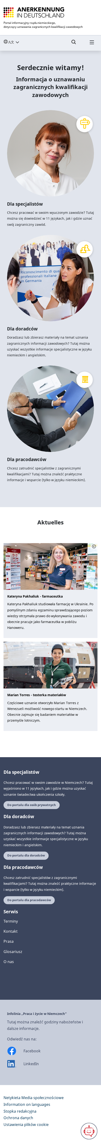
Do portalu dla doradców (26, 855)
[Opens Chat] (89, 1131)
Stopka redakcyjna (20, 1111)
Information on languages (27, 1104)
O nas (9, 961)
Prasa (9, 941)
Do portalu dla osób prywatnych (31, 805)
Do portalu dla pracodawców (29, 900)
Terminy (11, 921)
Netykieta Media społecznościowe (34, 1097)
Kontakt (11, 931)
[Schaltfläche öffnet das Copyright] (93, 546)
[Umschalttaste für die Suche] (73, 44)
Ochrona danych (18, 1117)
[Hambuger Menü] (91, 44)
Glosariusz (13, 951)
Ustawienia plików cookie (26, 1124)
